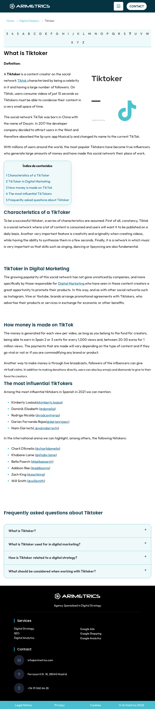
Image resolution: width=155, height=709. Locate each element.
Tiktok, (22, 80)
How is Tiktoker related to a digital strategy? (43, 557)
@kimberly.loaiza (49, 402)
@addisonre (40, 468)
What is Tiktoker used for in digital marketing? (44, 544)
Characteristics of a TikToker (27, 175)
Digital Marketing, (71, 283)
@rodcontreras (47, 415)
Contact (136, 6)
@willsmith (36, 481)
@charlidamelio (47, 448)
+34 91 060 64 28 (38, 688)
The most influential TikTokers (29, 194)
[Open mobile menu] (118, 6)
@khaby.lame (46, 455)
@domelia (47, 409)
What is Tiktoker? (22, 531)
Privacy (59, 705)
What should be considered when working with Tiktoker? (52, 571)
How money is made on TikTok (29, 187)
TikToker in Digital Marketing (28, 181)
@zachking (36, 474)
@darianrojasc (57, 421)
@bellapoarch (42, 461)
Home (10, 21)
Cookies (95, 705)
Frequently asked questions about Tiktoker (37, 200)
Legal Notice (23, 705)
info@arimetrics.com (40, 660)
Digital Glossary (29, 21)
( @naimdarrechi (45, 428)
